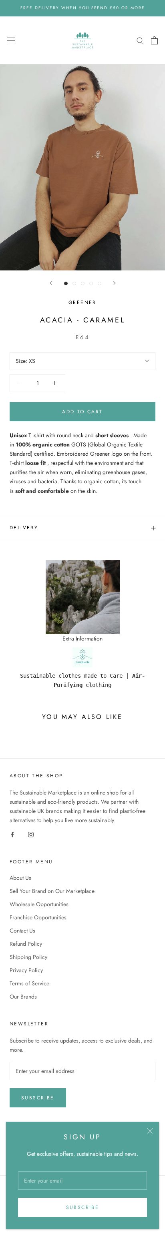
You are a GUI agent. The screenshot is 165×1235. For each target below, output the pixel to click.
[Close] (150, 1131)
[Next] (114, 283)
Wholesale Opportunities (39, 904)
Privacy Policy (26, 970)
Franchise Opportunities (38, 917)
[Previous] (51, 283)
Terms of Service (29, 983)
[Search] (140, 40)
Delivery (24, 527)
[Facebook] (12, 834)
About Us (20, 878)
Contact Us (22, 931)
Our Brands (23, 997)
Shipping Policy (28, 957)
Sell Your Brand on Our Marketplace (52, 891)
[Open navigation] (11, 40)
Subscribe (82, 1207)
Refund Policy (26, 944)
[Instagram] (31, 834)
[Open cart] (154, 40)
